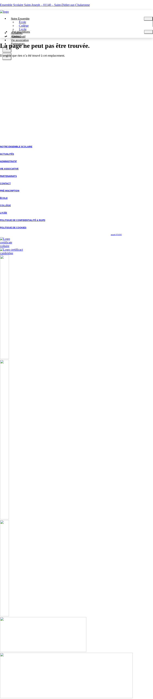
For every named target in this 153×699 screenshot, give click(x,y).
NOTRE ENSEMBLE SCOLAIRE (16, 146)
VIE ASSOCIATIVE (9, 169)
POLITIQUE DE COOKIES (13, 227)
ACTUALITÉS (7, 154)
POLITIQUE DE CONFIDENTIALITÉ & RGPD (22, 220)
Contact (16, 36)
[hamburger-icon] (148, 19)
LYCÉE (3, 213)
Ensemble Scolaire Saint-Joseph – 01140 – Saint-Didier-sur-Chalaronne (45, 5)
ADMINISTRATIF (8, 161)
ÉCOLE (4, 198)
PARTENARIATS (8, 176)
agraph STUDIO (116, 235)
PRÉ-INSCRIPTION (9, 190)
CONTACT (5, 183)
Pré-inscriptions (21, 31)
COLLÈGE (5, 205)
